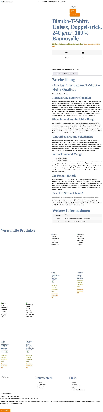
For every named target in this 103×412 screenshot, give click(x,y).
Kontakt (63, 1)
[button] (43, 1)
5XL (82, 221)
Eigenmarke (55, 1)
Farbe (66, 52)
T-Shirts (77, 69)
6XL (84, 221)
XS (65, 221)
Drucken (49, 1)
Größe (66, 57)
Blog (60, 1)
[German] (73, 6)
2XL (74, 221)
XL (71, 221)
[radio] (83, 52)
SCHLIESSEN (5, 410)
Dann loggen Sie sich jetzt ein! (55, 295)
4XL (79, 221)
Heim (38, 1)
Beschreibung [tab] (58, 73)
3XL (76, 221)
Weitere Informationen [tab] (70, 73)
